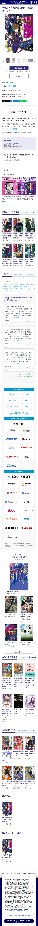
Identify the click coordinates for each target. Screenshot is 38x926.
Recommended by (23, 657)
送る (23, 101)
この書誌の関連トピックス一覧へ (22, 274)
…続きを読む (12, 129)
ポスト (7, 101)
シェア (15, 101)
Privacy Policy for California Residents (19, 915)
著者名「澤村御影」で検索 (24, 730)
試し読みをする (20, 68)
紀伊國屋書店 (26, 394)
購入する (19, 76)
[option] (7, 813)
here (23, 890)
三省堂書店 (26, 400)
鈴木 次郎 (12, 86)
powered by (20, 376)
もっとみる (18, 652)
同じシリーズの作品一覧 (25, 212)
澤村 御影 (9, 82)
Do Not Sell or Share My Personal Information (18, 906)
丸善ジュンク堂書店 (11, 406)
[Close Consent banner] (34, 876)
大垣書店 (11, 394)
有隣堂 (26, 406)
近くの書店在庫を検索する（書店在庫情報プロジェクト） (19, 413)
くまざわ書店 (11, 400)
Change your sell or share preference (15, 910)
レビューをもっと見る (23, 374)
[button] (34, 61)
